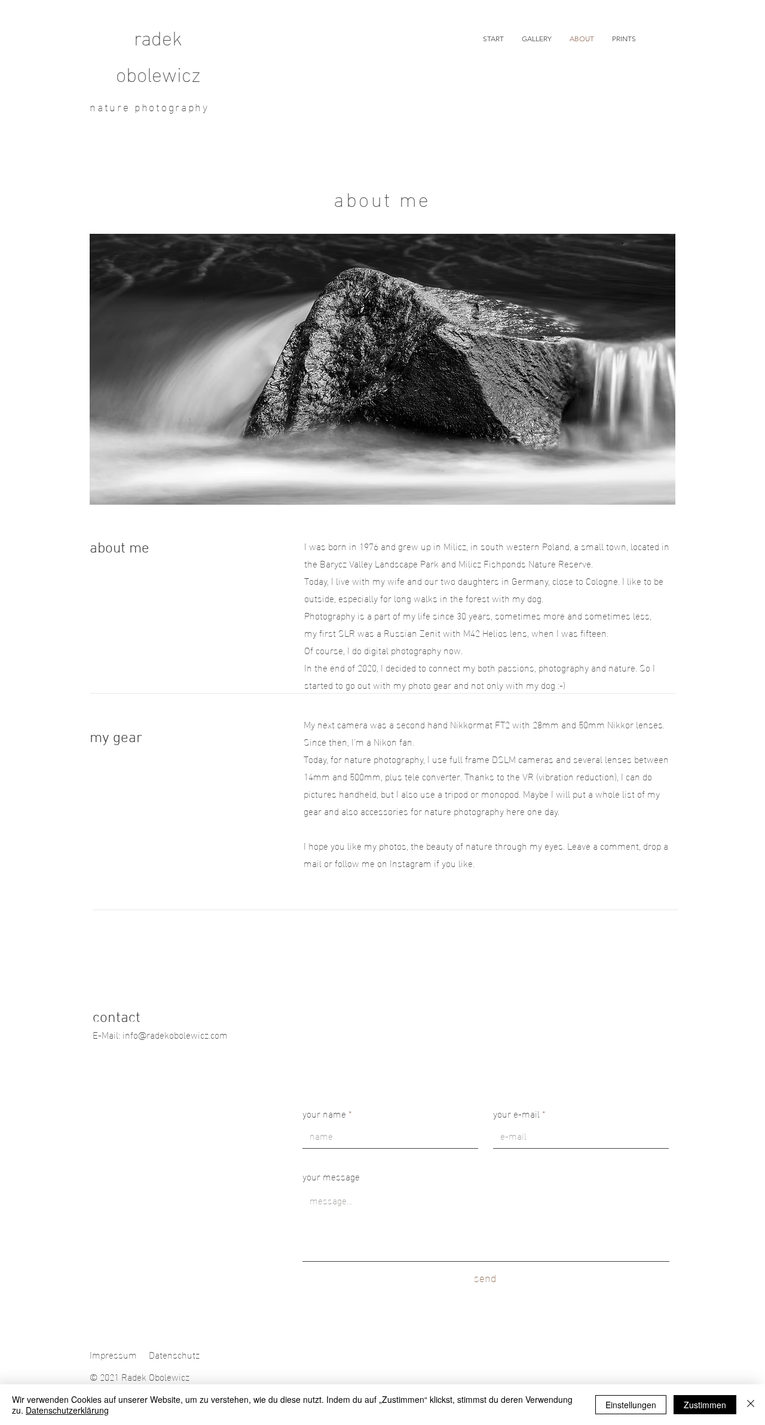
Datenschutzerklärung (67, 1410)
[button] (537, 39)
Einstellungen (630, 1405)
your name (324, 1113)
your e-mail (516, 1113)
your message (331, 1176)
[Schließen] (750, 1404)
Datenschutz (174, 1354)
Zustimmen (705, 1405)
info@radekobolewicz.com (175, 1034)
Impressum (113, 1354)
